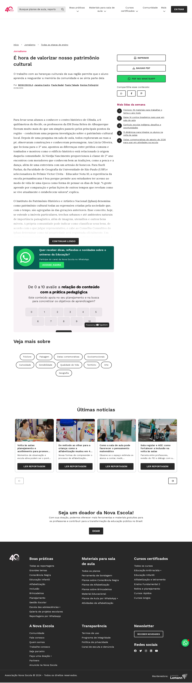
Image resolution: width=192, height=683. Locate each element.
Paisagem (44, 356)
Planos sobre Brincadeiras (97, 589)
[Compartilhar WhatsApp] (121, 93)
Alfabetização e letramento (150, 579)
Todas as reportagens (41, 565)
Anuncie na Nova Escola (43, 665)
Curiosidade (25, 365)
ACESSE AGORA (51, 264)
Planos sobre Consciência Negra (100, 580)
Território (91, 365)
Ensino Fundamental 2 (147, 584)
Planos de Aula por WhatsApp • (100, 598)
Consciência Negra (40, 575)
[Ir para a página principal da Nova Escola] (9, 9)
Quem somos (37, 642)
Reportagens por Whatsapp (45, 616)
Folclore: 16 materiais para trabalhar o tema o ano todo (140, 111)
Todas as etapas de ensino (54, 44)
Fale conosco (36, 637)
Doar (96, 530)
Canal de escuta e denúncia (98, 646)
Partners (34, 660)
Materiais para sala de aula (102, 9)
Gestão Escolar (37, 602)
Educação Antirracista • (147, 570)
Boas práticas (77, 7)
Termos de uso (90, 633)
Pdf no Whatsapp (143, 78)
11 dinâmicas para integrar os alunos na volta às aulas (141, 133)
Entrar (179, 9)
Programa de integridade (96, 637)
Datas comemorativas (68, 356)
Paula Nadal (57, 85)
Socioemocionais (96, 356)
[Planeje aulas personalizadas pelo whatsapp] (185, 643)
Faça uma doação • (40, 656)
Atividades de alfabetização (97, 603)
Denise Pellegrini (89, 85)
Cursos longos (142, 597)
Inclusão (34, 588)
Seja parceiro (37, 651)
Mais (163, 7)
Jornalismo (29, 44)
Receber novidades (148, 634)
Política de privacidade (95, 642)
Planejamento (37, 597)
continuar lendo (63, 241)
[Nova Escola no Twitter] (141, 651)
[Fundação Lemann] (178, 676)
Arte (106, 365)
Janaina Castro (42, 85)
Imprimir (143, 57)
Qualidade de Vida (69, 365)
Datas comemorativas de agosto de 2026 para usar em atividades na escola (142, 141)
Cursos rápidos (143, 593)
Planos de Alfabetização (95, 584)
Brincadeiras (36, 593)
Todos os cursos (143, 565)
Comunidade (150, 7)
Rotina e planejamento (147, 588)
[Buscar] (63, 9)
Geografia (64, 373)
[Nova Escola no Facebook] (135, 651)
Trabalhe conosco (39, 646)
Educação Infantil (39, 579)
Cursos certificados (128, 9)
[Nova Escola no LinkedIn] (151, 651)
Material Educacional (94, 593)
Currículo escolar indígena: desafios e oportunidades (140, 126)
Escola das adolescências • (44, 607)
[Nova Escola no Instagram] (146, 651)
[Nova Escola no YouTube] (156, 651)
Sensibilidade (45, 365)
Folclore (27, 356)
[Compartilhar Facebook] (131, 93)
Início (16, 44)
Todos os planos (91, 571)
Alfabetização (37, 584)
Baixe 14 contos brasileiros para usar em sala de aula (141, 118)
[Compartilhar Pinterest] (141, 93)
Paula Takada (72, 85)
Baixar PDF (143, 68)
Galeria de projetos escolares (46, 611)
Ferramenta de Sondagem (97, 575)
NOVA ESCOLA (25, 85)
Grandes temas (38, 570)
